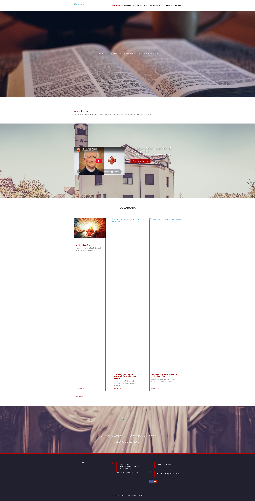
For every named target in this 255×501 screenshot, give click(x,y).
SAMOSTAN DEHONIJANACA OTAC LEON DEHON (129, 466)
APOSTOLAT (141, 5)
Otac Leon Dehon (140, 161)
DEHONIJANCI (127, 5)
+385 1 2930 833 (164, 464)
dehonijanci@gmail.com (168, 473)
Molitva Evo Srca (83, 245)
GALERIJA (178, 5)
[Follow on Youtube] (155, 481)
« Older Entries (79, 396)
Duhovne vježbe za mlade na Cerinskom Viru (164, 375)
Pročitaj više (80, 388)
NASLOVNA (116, 5)
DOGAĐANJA (167, 5)
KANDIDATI (154, 5)
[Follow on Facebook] (151, 481)
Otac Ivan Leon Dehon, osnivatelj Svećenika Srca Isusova (125, 376)
